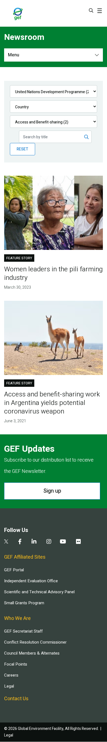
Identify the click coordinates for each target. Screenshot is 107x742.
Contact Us (16, 698)
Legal (9, 686)
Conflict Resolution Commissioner (35, 642)
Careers (11, 675)
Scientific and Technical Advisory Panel (39, 592)
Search (91, 10)
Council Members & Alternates (32, 653)
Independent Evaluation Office (31, 581)
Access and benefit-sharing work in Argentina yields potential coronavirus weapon (52, 403)
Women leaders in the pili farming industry (53, 273)
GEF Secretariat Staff (23, 631)
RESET (22, 149)
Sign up (52, 491)
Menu (13, 55)
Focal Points (15, 664)
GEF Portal (14, 570)
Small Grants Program (24, 603)
